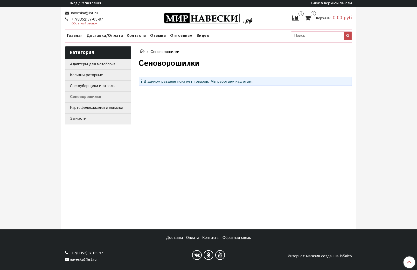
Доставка (174, 238)
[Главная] (142, 52)
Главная (75, 35)
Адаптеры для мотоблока (92, 64)
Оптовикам (181, 35)
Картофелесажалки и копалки (96, 107)
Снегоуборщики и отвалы (92, 86)
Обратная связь (236, 238)
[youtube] (220, 255)
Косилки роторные (86, 75)
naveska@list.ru (84, 13)
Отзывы (158, 35)
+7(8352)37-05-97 (86, 19)
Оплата (192, 238)
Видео (203, 35)
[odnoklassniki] (208, 255)
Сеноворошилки (85, 97)
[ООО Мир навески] (208, 17)
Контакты (136, 35)
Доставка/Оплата (105, 35)
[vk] (197, 255)
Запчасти (78, 118)
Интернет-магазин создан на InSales (320, 256)
